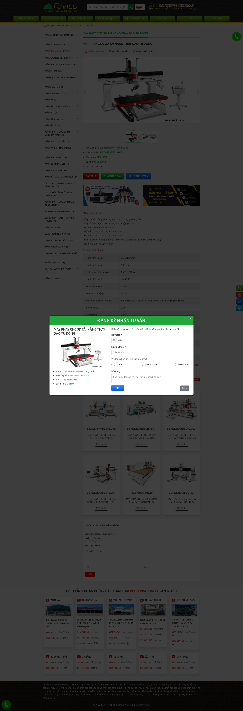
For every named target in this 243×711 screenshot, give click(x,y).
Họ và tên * (116, 334)
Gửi (117, 388)
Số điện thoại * (118, 346)
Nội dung (115, 371)
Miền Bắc (120, 364)
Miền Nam (184, 364)
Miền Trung (152, 364)
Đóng (184, 388)
